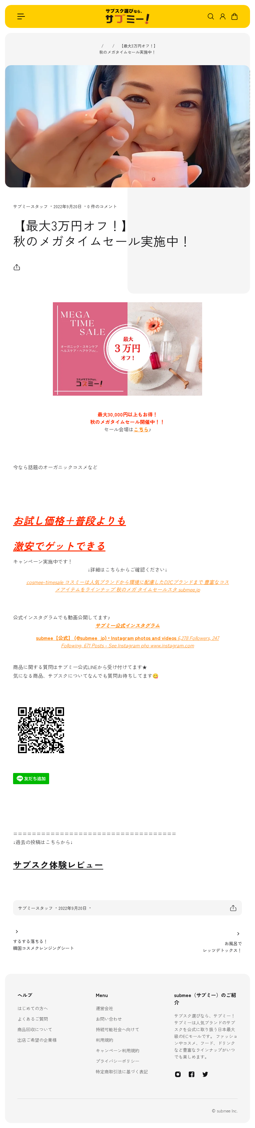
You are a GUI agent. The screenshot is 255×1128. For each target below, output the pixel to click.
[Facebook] (191, 1074)
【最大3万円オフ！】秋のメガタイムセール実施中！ (128, 49)
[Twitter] (205, 1074)
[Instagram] (178, 1074)
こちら (141, 429)
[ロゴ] (127, 16)
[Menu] (21, 16)
